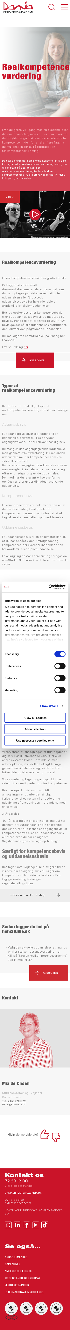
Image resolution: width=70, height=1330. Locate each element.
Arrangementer (16, 1257)
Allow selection (35, 729)
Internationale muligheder (24, 1292)
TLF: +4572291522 (14, 1101)
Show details (49, 706)
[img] (35, 214)
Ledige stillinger (17, 1285)
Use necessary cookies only (35, 740)
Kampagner (12, 1264)
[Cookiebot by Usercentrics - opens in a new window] (49, 587)
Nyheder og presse (18, 1271)
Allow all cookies (35, 717)
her (26, 347)
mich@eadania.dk (14, 1104)
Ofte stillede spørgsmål (22, 1278)
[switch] (60, 666)
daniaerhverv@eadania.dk (23, 1193)
